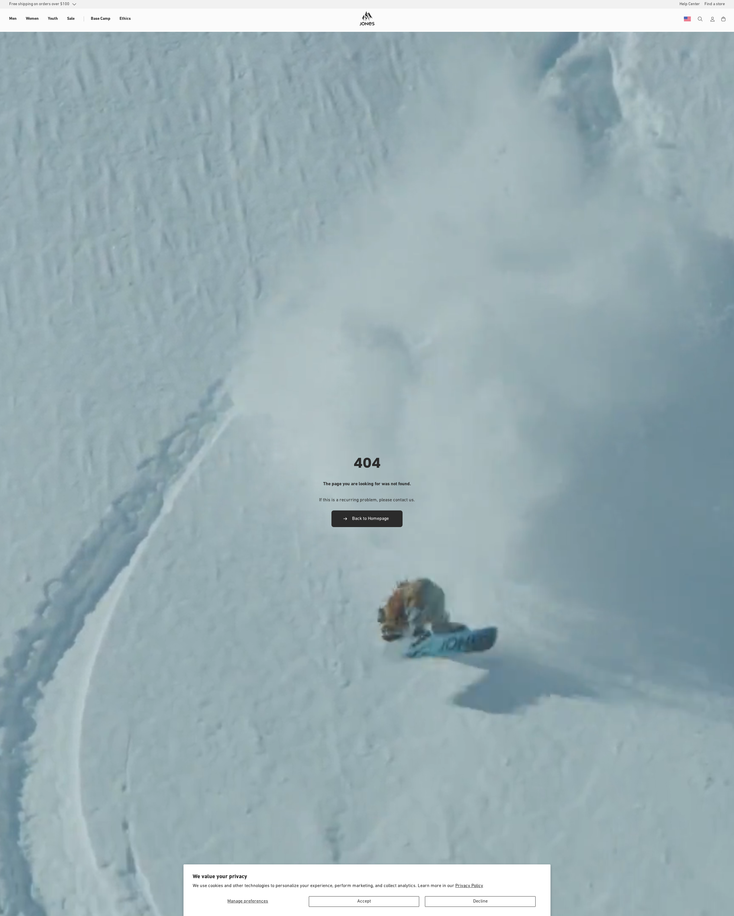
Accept (364, 901)
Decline (480, 901)
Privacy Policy (469, 886)
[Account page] (712, 19)
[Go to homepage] (367, 18)
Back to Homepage (370, 518)
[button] (13, 18)
